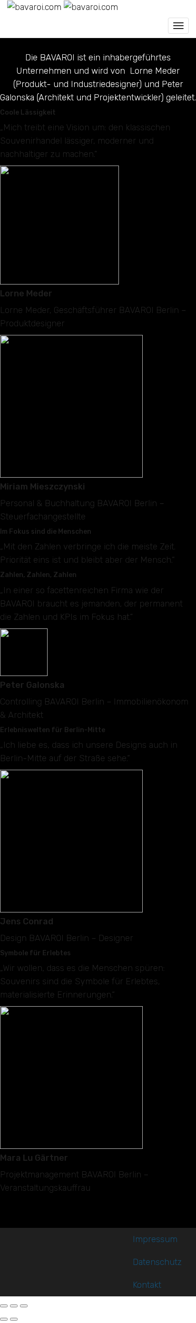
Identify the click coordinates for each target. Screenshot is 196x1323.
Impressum (155, 1239)
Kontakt (147, 1285)
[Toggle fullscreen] (14, 1305)
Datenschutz (157, 1262)
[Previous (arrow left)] (4, 1319)
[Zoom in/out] (24, 1305)
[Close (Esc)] (4, 1305)
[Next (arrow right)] (14, 1319)
